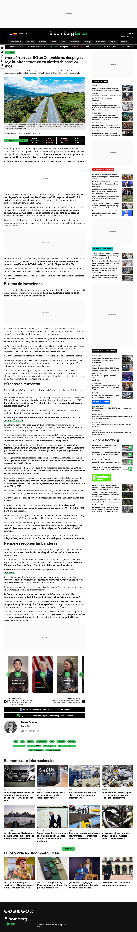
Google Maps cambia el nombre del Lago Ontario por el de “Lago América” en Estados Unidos (19, 836)
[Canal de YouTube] (14, 911)
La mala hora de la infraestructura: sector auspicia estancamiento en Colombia (48, 356)
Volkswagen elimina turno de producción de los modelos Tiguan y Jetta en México (115, 836)
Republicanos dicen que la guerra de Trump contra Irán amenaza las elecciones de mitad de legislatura (52, 837)
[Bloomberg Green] (112, 478)
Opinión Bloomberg (101, 402)
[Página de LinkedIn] (23, 911)
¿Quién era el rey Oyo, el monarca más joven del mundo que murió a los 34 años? (83, 885)
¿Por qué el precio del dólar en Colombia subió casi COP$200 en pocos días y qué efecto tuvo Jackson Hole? (106, 206)
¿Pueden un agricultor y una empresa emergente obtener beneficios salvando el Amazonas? (106, 495)
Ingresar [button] (130, 34)
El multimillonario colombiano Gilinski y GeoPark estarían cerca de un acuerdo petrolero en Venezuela (21, 702)
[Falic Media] (120, 37)
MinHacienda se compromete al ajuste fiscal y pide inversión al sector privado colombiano (66, 701)
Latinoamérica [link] (74, 42)
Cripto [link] (63, 42)
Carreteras (61, 741)
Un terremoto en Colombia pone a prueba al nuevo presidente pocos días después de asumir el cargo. (106, 455)
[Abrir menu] (6, 33)
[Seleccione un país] (27, 33)
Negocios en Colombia (53, 750)
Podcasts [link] (124, 42)
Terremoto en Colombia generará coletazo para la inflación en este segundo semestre (106, 98)
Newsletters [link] (30, 42)
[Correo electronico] (22, 731)
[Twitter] (26, 731)
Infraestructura (41, 741)
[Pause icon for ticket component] (5, 46)
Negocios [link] (113, 42)
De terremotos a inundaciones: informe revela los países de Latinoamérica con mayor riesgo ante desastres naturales (105, 509)
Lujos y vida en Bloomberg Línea (31, 853)
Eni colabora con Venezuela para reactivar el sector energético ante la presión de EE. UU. (84, 836)
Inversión (71, 741)
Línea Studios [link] (100, 42)
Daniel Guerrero (12, 133)
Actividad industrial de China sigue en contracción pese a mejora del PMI (82, 795)
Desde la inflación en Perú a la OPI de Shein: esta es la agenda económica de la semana (106, 177)
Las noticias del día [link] (15, 42)
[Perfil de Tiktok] (27, 911)
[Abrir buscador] (11, 33)
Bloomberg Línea (49, 746)
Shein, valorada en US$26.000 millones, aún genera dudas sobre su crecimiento (51, 795)
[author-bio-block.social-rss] (38, 731)
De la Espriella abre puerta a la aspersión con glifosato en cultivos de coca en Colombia (105, 199)
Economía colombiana (36, 750)
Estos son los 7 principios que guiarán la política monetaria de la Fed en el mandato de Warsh (106, 388)
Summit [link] (53, 42)
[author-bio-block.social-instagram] (30, 731)
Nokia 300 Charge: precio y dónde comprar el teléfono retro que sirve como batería (52, 885)
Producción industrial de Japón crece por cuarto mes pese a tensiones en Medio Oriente (116, 795)
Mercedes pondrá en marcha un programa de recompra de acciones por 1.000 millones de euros (106, 360)
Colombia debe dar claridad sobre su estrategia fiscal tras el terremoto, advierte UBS (104, 270)
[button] (2, 48)
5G (16, 741)
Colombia (10, 52)
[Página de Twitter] (10, 911)
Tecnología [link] (87, 42)
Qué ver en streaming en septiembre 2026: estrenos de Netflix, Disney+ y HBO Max (18, 885)
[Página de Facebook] (5, 911)
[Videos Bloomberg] (112, 440)
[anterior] (5, 701)
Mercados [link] (42, 42)
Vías (52, 741)
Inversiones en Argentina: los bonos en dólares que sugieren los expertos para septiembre (105, 378)
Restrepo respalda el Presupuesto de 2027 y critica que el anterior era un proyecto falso (104, 213)
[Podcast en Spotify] (31, 911)
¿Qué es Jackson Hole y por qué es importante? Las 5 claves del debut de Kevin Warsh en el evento (105, 118)
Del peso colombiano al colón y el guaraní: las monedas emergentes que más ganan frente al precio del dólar (106, 263)
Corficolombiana (19, 746)
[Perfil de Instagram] (18, 911)
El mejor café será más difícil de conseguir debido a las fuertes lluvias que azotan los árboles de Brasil (106, 502)
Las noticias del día (34, 746)
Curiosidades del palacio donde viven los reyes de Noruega (116, 883)
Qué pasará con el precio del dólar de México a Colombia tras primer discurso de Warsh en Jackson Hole (106, 108)
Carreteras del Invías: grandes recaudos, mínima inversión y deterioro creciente (49, 161)
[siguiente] (83, 701)
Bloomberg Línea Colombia (67, 746)
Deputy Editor (26, 726)
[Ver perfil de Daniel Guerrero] (12, 727)
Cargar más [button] (68, 849)
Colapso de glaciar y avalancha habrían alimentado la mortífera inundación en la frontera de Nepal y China (105, 487)
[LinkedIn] (34, 731)
